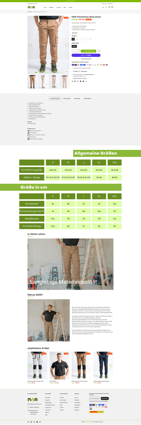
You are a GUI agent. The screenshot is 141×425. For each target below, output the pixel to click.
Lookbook (58, 7)
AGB (46, 415)
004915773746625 (34, 407)
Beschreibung (66, 98)
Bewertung (77, 98)
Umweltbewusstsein (50, 405)
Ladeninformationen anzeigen (80, 78)
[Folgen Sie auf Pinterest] (34, 422)
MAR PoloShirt (53, 381)
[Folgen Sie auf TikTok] (40, 422)
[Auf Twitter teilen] (75, 81)
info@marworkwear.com (32, 3)
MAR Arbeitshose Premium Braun (80, 381)
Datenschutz (48, 407)
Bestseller (77, 400)
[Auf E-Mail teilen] (83, 81)
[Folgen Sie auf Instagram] (31, 422)
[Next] (66, 45)
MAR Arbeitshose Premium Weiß (35, 381)
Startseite (30, 12)
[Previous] (30, 45)
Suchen (61, 407)
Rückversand (63, 400)
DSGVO (47, 412)
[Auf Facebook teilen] (72, 81)
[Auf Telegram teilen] (80, 81)
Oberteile (77, 407)
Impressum (47, 410)
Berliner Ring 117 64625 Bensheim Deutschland (34, 412)
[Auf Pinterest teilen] (78, 81)
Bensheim (105, 3)
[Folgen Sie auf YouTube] (37, 422)
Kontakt (70, 7)
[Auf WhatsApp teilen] (86, 81)
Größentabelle (87, 98)
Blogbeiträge (48, 402)
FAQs (65, 7)
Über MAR (47, 397)
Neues (76, 397)
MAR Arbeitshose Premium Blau (101, 381)
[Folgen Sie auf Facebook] (28, 422)
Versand (62, 397)
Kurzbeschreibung (55, 98)
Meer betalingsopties (86, 59)
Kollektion (51, 7)
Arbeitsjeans (77, 405)
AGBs (105, 401)
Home (45, 7)
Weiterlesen (74, 33)
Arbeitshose (77, 402)
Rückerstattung (63, 402)
